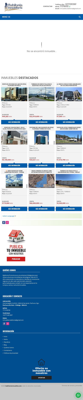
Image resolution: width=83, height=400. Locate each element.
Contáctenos (8, 350)
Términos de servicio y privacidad (72, 385)
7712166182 (64, 6)
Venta (6, 339)
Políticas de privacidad (11, 353)
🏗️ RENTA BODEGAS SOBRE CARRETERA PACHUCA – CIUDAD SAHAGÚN (14, 171)
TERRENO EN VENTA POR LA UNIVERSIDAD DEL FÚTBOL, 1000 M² (69, 171)
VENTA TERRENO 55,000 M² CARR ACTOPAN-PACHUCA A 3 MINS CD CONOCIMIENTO (41, 171)
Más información (14, 122)
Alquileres (7, 342)
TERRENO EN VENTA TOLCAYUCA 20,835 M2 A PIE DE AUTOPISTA (41, 84)
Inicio (5, 336)
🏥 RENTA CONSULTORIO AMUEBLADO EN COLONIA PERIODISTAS (69, 84)
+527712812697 (70, 4)
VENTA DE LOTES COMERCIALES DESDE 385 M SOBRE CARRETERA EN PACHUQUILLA (69, 128)
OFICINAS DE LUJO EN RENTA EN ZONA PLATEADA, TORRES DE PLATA (41, 128)
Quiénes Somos (9, 348)
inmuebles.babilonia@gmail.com (13, 320)
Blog (5, 345)
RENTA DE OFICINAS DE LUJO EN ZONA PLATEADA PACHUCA (14, 84)
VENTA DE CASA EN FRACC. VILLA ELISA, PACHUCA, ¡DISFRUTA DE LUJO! (14, 128)
